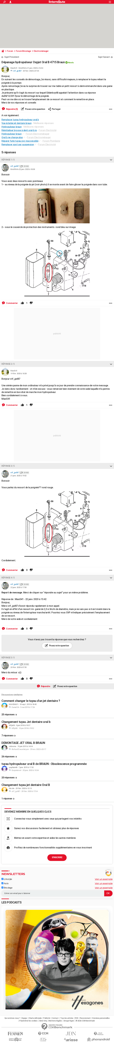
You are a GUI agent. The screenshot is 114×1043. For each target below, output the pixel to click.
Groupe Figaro (69, 1021)
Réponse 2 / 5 (8, 364)
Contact (55, 1018)
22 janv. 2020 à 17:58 (18, 587)
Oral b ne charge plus (12, 137)
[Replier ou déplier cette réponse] (111, 159)
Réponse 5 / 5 (8, 657)
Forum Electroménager (37, 133)
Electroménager (41, 51)
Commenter (12, 303)
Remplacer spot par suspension (17, 144)
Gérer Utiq (43, 1021)
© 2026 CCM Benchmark (85, 1021)
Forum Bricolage (23, 51)
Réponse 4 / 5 (8, 577)
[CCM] (43, 1033)
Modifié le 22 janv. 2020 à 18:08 (22, 169)
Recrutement (85, 1018)
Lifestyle (7, 879)
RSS (76, 1018)
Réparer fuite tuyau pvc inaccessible (19, 141)
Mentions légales (55, 1021)
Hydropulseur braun (11, 133)
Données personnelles (101, 1018)
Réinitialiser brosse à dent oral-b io (19, 130)
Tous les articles (66, 1018)
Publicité (46, 1018)
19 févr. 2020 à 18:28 (18, 373)
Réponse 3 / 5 (8, 466)
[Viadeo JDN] (43, 1040)
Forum (10, 51)
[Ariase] (71, 1039)
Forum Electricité (47, 130)
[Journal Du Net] (71, 1033)
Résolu (71, 62)
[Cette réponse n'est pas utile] (31, 303)
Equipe (24, 1018)
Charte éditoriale (35, 1018)
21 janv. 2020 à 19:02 (18, 476)
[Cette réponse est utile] (22, 303)
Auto (6, 883)
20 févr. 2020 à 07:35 (31, 71)
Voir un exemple (104, 879)
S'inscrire (57, 857)
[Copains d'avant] (15, 1039)
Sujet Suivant (104, 57)
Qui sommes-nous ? (12, 1018)
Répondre (45, 686)
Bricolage (7, 887)
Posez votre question (35, 109)
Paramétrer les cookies (28, 1021)
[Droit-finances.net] (99, 1034)
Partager (56, 109)
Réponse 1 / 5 (8, 160)
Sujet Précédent (11, 57)
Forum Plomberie (51, 141)
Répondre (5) (12, 109)
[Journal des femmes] (15, 1033)
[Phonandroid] (99, 1039)
